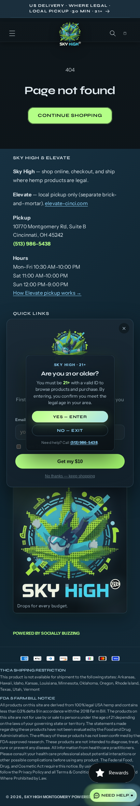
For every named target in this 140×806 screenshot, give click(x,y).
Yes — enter (70, 416)
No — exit (70, 430)
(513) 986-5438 (84, 442)
